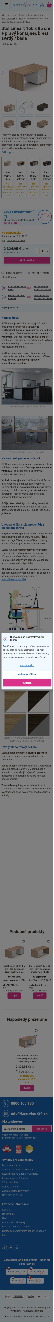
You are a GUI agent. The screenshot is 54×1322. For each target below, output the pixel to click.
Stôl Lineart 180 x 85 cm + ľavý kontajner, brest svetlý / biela (35, 969)
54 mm (30, 879)
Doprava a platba (11, 1165)
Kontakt (6, 1209)
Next (51, 74)
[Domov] (4, 15)
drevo (29, 833)
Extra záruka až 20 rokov (17, 288)
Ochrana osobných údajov (16, 1226)
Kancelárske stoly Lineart (39, 808)
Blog (4, 1218)
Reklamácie (8, 1213)
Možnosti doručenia (16, 240)
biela (29, 827)
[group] (35, 969)
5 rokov (30, 854)
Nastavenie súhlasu (27, 674)
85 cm (30, 917)
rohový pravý (33, 840)
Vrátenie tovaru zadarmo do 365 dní (43, 297)
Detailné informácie (27, 152)
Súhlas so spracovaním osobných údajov (24, 1231)
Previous (3, 74)
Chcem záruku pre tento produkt (19, 221)
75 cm (30, 923)
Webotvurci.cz (43, 1316)
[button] (10, 995)
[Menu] (6, 4)
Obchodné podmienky (13, 1222)
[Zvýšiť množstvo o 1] (47, 251)
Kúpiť (27, 1087)
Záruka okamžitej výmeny (16, 1190)
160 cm (30, 910)
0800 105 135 (22, 1103)
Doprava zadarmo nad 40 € (16, 297)
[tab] (11, 308)
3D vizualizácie (10, 1182)
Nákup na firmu (10, 1186)
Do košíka (28, 260)
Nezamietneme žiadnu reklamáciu (42, 288)
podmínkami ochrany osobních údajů (19, 1138)
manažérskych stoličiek (14, 579)
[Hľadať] (35, 5)
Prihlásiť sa (41, 1129)
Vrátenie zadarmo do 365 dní (17, 1169)
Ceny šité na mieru (12, 1195)
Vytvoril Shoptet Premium (20, 1316)
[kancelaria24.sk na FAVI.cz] (7, 1150)
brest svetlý (38, 827)
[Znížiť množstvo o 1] (37, 251)
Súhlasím (27, 683)
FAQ (4, 1235)
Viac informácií (27, 665)
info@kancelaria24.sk (29, 1113)
